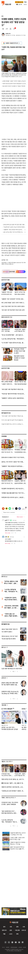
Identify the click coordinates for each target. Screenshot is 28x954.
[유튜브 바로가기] (12, 942)
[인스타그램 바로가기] (15, 942)
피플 (4, 934)
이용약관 (7, 947)
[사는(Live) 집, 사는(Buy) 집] (23, 692)
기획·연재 (3, 705)
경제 (17, 927)
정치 (2, 16)
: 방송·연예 (6, 761)
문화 (11, 930)
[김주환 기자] (3, 35)
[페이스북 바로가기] (5, 942)
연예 (17, 934)
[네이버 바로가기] (19, 942)
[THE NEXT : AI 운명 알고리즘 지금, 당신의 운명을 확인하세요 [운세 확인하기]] (14, 271)
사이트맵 (20, 947)
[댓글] (14, 28)
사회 (11, 927)
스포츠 (10, 934)
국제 (24, 927)
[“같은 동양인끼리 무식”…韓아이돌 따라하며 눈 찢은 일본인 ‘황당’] (23, 812)
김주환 (7, 33)
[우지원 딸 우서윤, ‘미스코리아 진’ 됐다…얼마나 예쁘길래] (23, 803)
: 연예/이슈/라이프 (7, 797)
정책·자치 (4, 930)
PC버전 (24, 947)
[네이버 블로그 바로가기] (22, 942)
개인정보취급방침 (13, 947)
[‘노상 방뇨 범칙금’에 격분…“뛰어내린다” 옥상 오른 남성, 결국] (23, 821)
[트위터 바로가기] (9, 942)
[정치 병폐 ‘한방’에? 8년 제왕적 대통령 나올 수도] (23, 684)
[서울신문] (6, 3)
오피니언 (3, 678)
